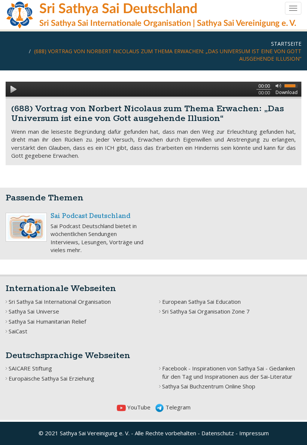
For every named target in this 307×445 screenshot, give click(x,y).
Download (287, 92)
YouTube (138, 407)
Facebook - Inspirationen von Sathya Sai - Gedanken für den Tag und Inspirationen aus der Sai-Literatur (228, 372)
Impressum (254, 433)
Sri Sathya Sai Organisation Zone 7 (206, 311)
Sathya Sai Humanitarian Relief (47, 321)
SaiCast (18, 331)
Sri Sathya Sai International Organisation (60, 301)
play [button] (13, 89)
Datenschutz (217, 433)
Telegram (177, 407)
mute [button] (277, 85)
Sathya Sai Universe (34, 311)
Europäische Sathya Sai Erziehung (51, 378)
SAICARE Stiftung (30, 368)
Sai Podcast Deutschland (90, 216)
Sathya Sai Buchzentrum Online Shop (208, 386)
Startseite (286, 43)
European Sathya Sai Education (201, 301)
